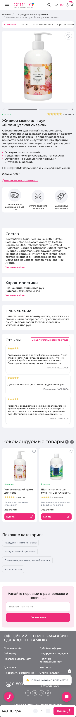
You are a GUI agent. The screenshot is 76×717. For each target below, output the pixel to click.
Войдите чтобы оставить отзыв (50, 339)
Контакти (45, 667)
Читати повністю (15, 267)
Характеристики (42, 24)
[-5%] (67, 4)
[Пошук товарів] (49, 5)
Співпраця (10, 653)
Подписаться (38, 617)
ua (56, 5)
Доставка (10, 667)
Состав (24, 24)
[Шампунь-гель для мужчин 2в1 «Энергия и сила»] (56, 466)
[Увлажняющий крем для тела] (19, 466)
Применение (65, 24)
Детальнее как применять (20, 180)
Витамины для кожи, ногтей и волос (28, 560)
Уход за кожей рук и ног (20, 551)
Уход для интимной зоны (21, 542)
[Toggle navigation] (7, 4)
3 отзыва (68, 114)
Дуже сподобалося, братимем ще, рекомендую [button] (36, 384)
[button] (4, 109)
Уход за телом (13, 569)
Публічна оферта (50, 648)
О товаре (10, 24)
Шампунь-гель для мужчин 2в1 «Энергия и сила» (56, 491)
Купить (61, 711)
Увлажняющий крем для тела (18, 491)
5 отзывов (57, 497)
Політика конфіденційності (50, 660)
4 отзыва (20, 497)
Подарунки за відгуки (53, 653)
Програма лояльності (17, 658)
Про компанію (13, 648)
